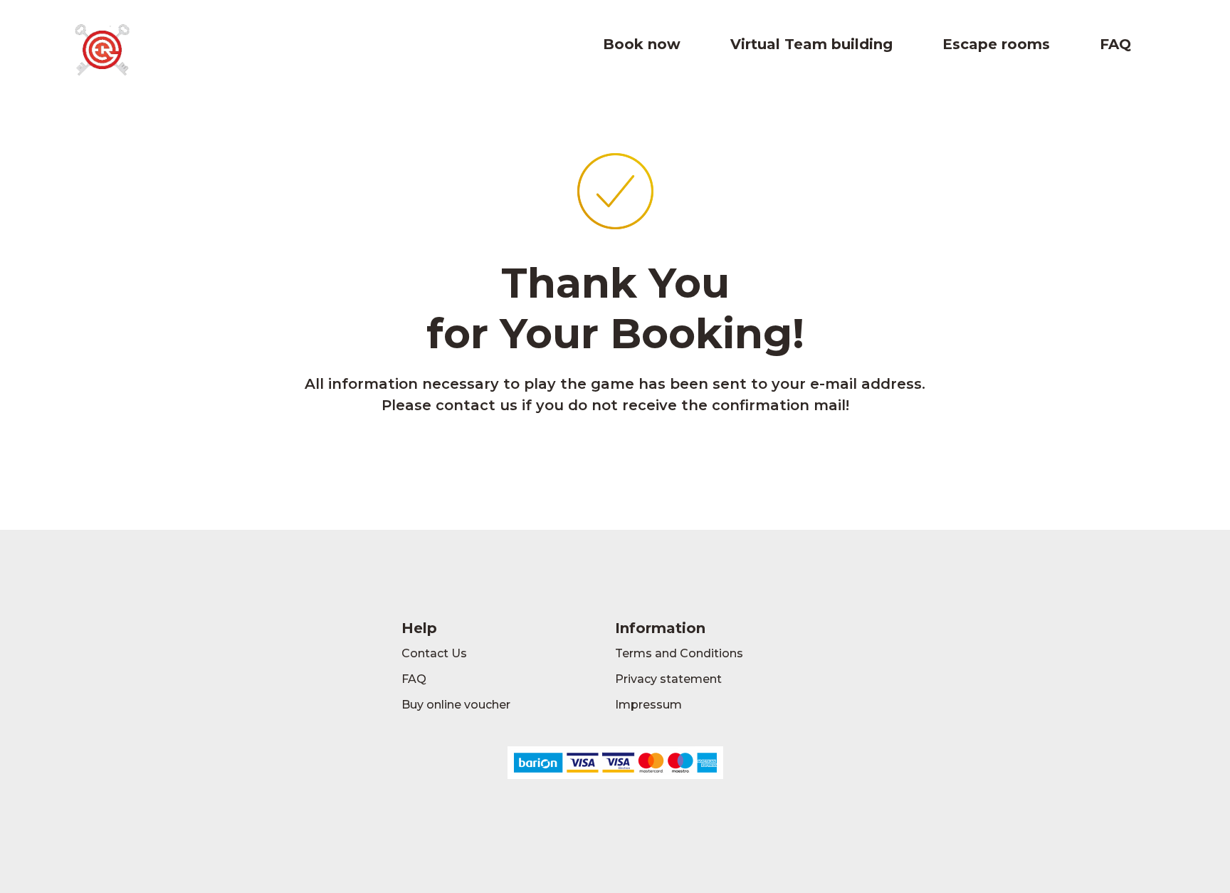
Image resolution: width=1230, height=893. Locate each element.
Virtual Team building (811, 44)
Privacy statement (668, 679)
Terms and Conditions (679, 653)
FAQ (1115, 44)
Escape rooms (996, 44)
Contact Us (434, 653)
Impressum (648, 704)
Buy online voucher (455, 704)
